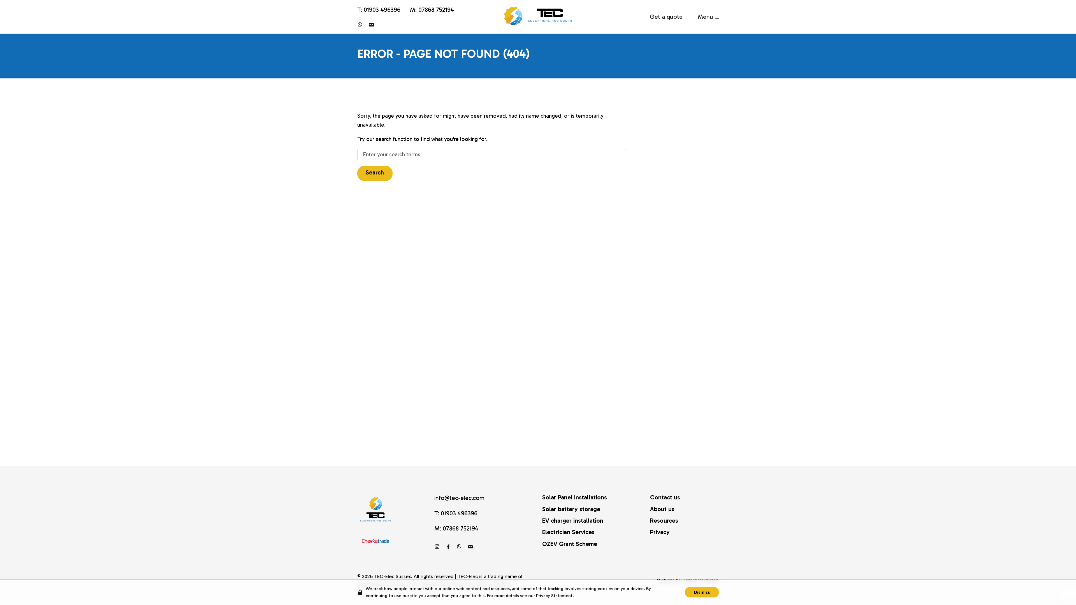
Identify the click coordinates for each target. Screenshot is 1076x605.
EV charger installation (572, 520)
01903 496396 (382, 9)
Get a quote (666, 16)
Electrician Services (568, 532)
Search (375, 172)
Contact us (665, 497)
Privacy (660, 532)
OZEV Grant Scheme (569, 544)
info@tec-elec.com (371, 24)
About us (662, 509)
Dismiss (702, 592)
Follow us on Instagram (437, 546)
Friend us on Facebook (448, 546)
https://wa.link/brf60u (360, 24)
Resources (664, 520)
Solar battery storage (571, 509)
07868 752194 (436, 9)
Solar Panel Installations (574, 497)
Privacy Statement (554, 596)
